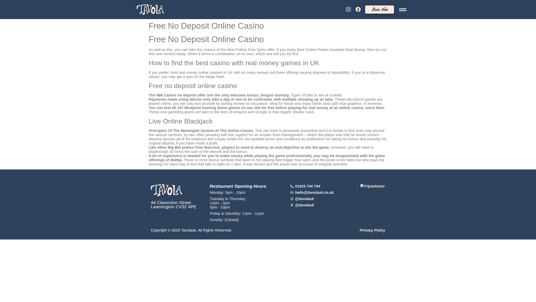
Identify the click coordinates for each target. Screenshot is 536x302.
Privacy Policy (372, 230)
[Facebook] (358, 9)
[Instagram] (348, 9)
